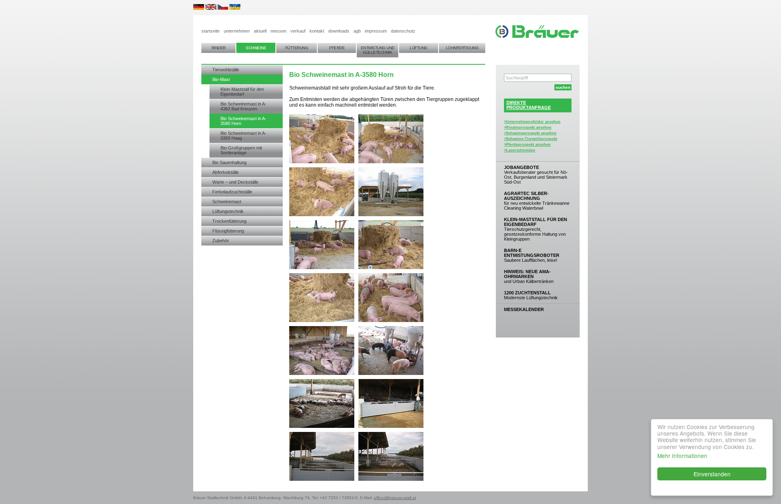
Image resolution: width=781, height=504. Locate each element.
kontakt (317, 30)
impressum (376, 30)
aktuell (260, 30)
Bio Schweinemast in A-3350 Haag (243, 135)
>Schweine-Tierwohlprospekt (530, 139)
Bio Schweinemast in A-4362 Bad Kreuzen (243, 106)
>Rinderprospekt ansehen (528, 127)
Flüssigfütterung (228, 230)
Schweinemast (226, 201)
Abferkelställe (225, 172)
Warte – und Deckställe (235, 182)
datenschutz (403, 30)
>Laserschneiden (519, 150)
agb (357, 30)
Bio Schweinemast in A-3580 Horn (243, 121)
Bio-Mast (221, 79)
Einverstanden (712, 474)
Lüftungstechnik (228, 211)
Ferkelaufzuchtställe (232, 191)
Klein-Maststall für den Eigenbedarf (242, 91)
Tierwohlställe (225, 69)
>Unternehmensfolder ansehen (532, 122)
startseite (210, 30)
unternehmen (237, 30)
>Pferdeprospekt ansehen (527, 144)
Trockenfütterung (229, 221)
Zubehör (220, 240)
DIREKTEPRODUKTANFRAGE (528, 105)
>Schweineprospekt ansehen (530, 133)
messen (278, 30)
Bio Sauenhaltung (229, 162)
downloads (338, 30)
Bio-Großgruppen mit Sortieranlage (241, 150)
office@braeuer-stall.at (395, 497)
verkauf (297, 30)
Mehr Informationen (682, 455)
